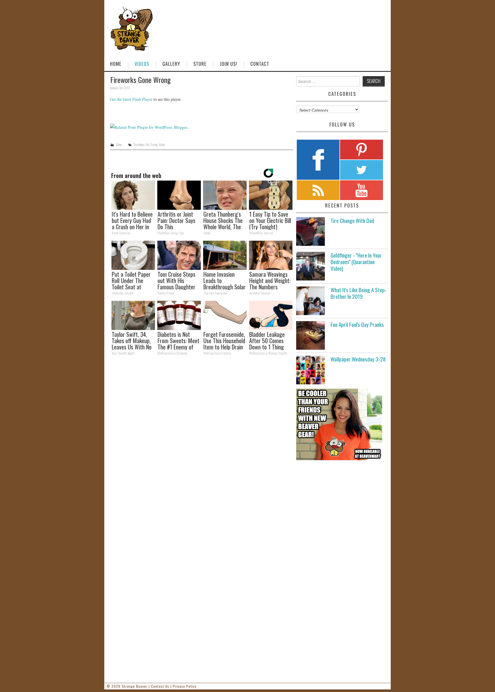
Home (115, 63)
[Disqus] (201, 439)
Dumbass (138, 144)
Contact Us (160, 686)
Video (119, 144)
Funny (154, 144)
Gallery (171, 63)
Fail (147, 144)
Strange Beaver (135, 686)
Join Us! (228, 63)
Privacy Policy (185, 686)
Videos (142, 63)
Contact (259, 63)
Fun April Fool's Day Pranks (357, 324)
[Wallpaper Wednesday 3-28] (310, 370)
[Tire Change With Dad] (310, 231)
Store (200, 63)
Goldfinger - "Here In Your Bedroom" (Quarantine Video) (356, 261)
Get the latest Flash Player (131, 99)
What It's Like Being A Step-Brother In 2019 (358, 293)
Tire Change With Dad (352, 220)
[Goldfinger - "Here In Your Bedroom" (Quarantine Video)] (310, 266)
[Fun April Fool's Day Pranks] (310, 335)
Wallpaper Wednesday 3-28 (358, 359)
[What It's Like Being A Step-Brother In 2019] (310, 300)
